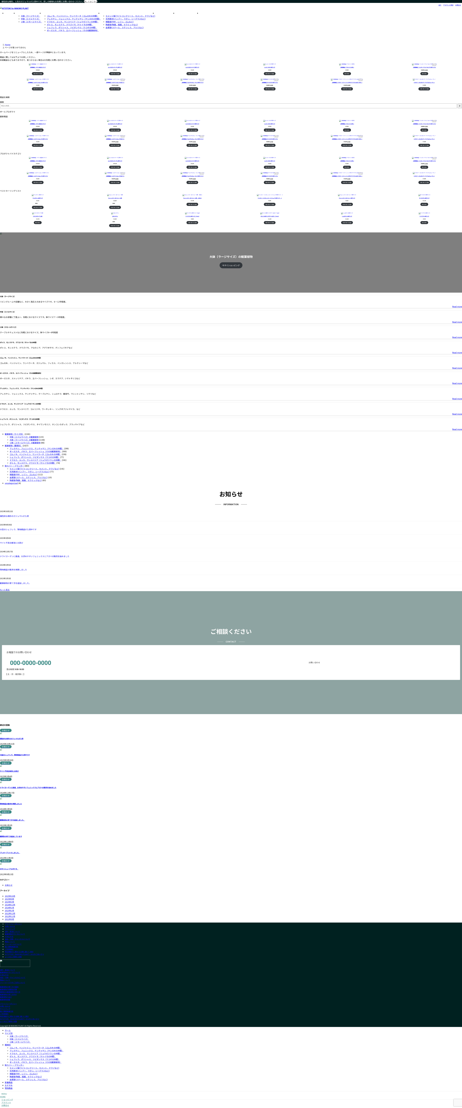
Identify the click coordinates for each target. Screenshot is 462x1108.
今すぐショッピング (231, 265)
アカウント (6, 1102)
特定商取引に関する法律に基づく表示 (19, 951)
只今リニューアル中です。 (9, 869)
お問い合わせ (10, 926)
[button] (231, 589)
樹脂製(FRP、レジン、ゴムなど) (24, 1073)
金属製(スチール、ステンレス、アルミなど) (29, 1079)
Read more (457, 306)
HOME (3, 1096)
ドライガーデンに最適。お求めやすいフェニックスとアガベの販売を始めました (34, 556)
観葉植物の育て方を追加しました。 (15, 583)
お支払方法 (9, 936)
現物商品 (9, 1088)
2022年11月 (10, 916)
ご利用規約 (9, 949)
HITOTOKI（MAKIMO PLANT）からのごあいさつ (24, 954)
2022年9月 (9, 919)
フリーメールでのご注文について (12, 982)
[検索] (460, 105)
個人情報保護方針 (11, 946)
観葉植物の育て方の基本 (9, 987)
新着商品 (9, 1082)
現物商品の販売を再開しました (13, 569)
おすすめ (9, 1085)
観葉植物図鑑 (5, 999)
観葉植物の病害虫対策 (8, 989)
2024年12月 (10, 904)
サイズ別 (9, 1033)
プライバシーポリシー (13, 924)
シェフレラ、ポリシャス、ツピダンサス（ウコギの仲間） (35, 1059)
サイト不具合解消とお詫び (11, 542)
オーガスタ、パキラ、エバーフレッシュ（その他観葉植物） (35, 1062)
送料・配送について (12, 931)
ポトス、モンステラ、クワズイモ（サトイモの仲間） (33, 1056)
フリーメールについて (13, 944)
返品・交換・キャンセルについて (17, 939)
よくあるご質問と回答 (13, 956)
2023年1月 (9, 910)
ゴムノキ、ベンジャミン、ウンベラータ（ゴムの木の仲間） (35, 1047)
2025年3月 (9, 901)
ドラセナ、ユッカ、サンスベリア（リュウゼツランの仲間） (35, 1053)
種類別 (8, 1044)
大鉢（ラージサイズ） (19, 1036)
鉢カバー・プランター (14, 1065)
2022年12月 (10, 913)
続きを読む (347, 73)
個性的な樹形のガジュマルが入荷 (14, 516)
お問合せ (458, 5)
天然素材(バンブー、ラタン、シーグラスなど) (30, 1070)
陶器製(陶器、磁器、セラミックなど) (26, 1076)
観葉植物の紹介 (6, 997)
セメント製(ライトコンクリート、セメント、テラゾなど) (34, 1067)
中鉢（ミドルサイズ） (19, 1039)
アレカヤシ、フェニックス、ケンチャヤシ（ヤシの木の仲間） (37, 1050)
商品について (10, 941)
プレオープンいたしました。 (10, 853)
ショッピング (7, 1099)
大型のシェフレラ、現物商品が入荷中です (18, 529)
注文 (439, 5)
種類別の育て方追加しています (11, 836)
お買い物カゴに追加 (37, 73)
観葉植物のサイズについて (15, 934)
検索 (2, 102)
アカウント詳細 (448, 5)
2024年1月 (9, 907)
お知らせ (9, 885)
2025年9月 (9, 899)
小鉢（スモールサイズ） (20, 1041)
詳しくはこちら (90, 1)
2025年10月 (10, 896)
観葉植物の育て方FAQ (8, 994)
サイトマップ (10, 929)
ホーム (8, 1030)
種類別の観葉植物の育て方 (10, 992)
